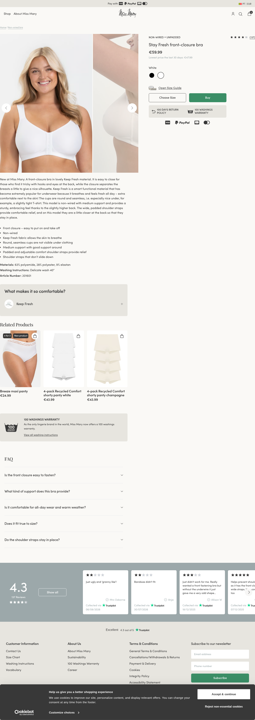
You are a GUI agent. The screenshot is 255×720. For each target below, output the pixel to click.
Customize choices (62, 712)
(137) (252, 37)
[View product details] (20, 392)
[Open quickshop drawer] (35, 336)
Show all (52, 592)
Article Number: (10, 276)
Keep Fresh (24, 304)
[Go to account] (233, 14)
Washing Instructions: (14, 270)
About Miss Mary (25, 14)
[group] (20, 358)
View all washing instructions (41, 435)
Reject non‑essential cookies (224, 706)
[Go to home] (127, 13)
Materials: (7, 265)
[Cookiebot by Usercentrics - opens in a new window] (24, 713)
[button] (152, 75)
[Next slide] (248, 592)
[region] (166, 592)
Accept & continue (224, 694)
